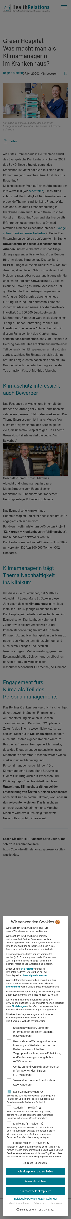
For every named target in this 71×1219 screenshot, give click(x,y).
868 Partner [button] (27, 969)
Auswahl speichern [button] (35, 1181)
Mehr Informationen (19, 1203)
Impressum (56, 1203)
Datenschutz (40, 1203)
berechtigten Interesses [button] (35, 975)
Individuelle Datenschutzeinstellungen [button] (35, 1198)
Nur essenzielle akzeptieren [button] (35, 1191)
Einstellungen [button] (13, 986)
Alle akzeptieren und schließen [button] (35, 1171)
